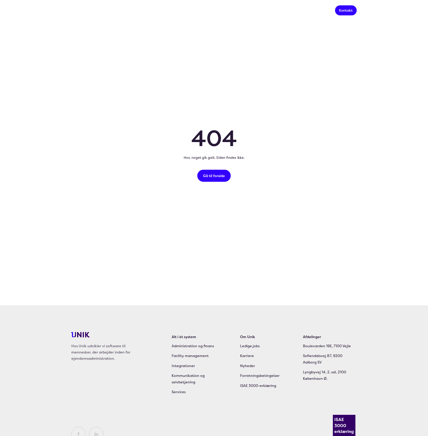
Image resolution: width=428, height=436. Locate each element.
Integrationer (183, 365)
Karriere (193, 10)
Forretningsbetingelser (260, 375)
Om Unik (247, 336)
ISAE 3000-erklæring (258, 385)
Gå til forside (214, 175)
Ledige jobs (250, 345)
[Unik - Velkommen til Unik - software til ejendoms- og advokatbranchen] (80, 10)
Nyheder (221, 10)
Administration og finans (193, 345)
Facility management (190, 355)
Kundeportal (315, 10)
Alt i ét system (112, 10)
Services (146, 10)
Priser (172, 10)
